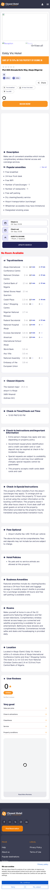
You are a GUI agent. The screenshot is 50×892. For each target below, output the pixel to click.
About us (5, 852)
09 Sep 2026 (16, 231)
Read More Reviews (25, 794)
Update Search (25, 245)
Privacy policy (43, 864)
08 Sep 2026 (16, 224)
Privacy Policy (36, 847)
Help (4, 847)
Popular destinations (10, 856)
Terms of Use (35, 852)
